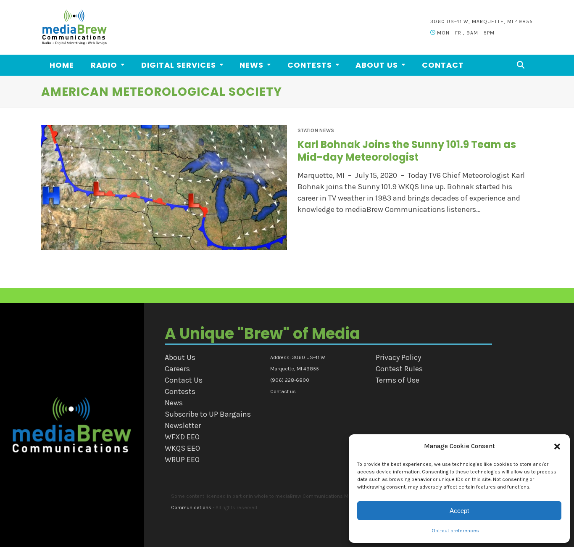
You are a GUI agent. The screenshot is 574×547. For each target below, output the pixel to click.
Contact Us (184, 380)
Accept (459, 510)
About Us (180, 357)
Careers (177, 368)
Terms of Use (397, 380)
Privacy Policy (398, 357)
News (174, 402)
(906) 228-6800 (289, 380)
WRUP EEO (182, 459)
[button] (557, 446)
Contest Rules (399, 368)
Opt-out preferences (455, 531)
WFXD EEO (182, 436)
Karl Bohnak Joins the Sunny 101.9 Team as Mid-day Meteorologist (407, 150)
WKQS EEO (182, 448)
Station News (316, 130)
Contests (180, 391)
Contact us (283, 391)
